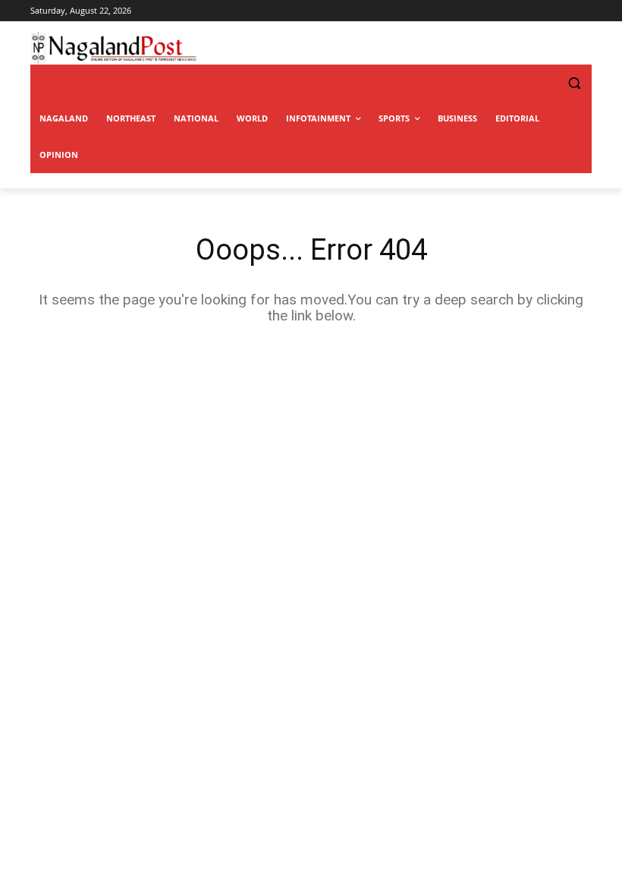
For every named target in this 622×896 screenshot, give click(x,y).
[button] (543, 83)
